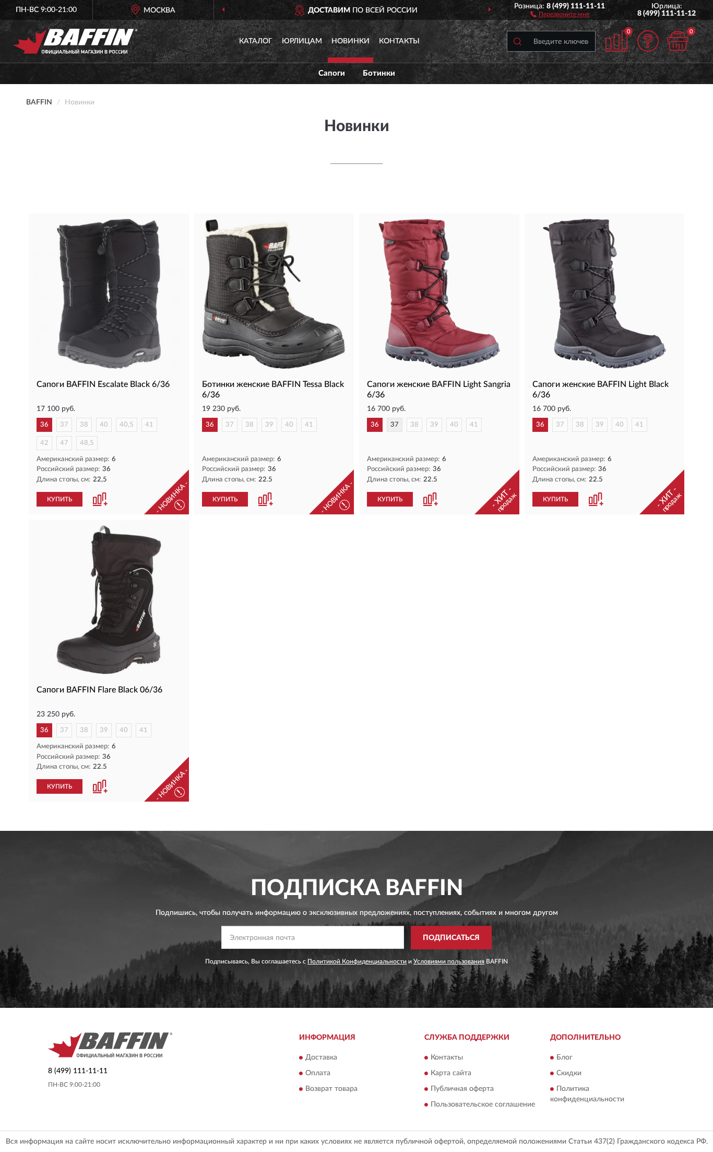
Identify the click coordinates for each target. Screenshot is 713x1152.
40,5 (127, 424)
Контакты (399, 41)
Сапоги (331, 73)
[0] (677, 41)
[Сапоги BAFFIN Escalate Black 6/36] (109, 294)
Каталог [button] (255, 41)
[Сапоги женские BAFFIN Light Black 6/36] (605, 294)
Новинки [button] (350, 41)
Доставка (321, 1058)
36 (44, 424)
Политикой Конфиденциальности (357, 961)
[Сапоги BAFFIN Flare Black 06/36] (109, 600)
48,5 (87, 443)
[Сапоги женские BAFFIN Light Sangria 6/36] (439, 294)
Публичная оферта (462, 1089)
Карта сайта (451, 1073)
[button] (559, 13)
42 (44, 443)
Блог (564, 1058)
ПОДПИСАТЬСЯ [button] (451, 938)
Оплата (317, 1073)
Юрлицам (302, 41)
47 (64, 443)
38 (84, 424)
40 (104, 424)
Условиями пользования (448, 961)
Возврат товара (331, 1089)
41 (149, 424)
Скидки (568, 1073)
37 (64, 424)
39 (269, 424)
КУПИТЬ (59, 499)
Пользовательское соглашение (483, 1105)
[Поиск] (517, 41)
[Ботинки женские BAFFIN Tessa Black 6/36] (274, 294)
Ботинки (379, 73)
